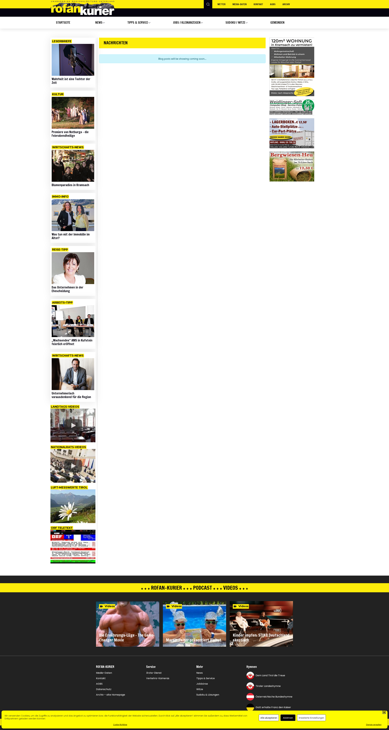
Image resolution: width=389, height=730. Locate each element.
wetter (221, 4)
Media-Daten (104, 673)
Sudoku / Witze (235, 22)
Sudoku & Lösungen (207, 695)
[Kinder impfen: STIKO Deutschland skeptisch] (261, 624)
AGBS (272, 4)
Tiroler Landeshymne (268, 686)
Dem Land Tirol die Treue (270, 675)
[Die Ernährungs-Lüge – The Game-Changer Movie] (127, 624)
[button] (384, 712)
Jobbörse (202, 684)
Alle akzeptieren (268, 717)
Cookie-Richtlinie (120, 724)
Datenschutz (103, 689)
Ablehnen (288, 717)
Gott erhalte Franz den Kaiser (273, 707)
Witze (199, 689)
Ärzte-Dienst (154, 673)
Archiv (286, 4)
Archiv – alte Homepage (110, 695)
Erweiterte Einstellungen (311, 717)
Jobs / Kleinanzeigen (186, 22)
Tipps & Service (137, 22)
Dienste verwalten (373, 724)
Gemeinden (277, 22)
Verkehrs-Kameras (157, 678)
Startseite (63, 22)
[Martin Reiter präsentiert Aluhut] (194, 624)
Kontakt (258, 4)
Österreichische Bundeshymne (274, 696)
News (98, 22)
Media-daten (239, 4)
